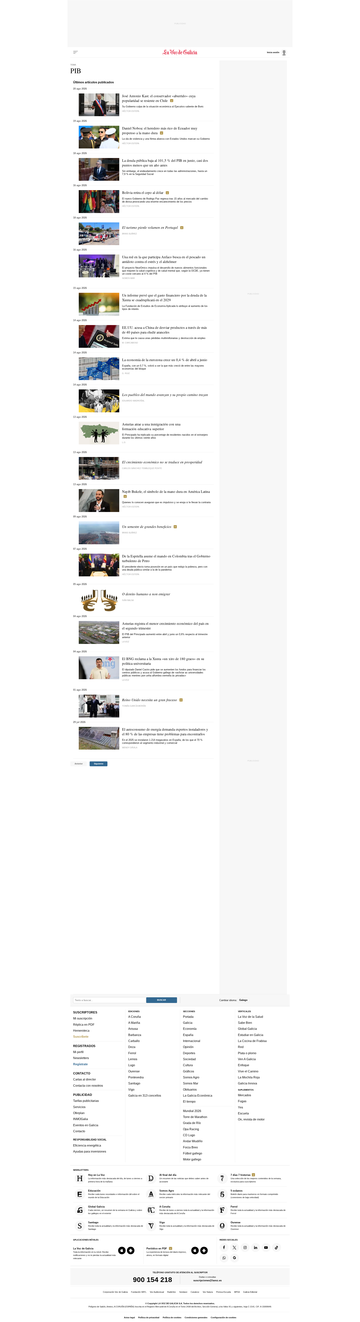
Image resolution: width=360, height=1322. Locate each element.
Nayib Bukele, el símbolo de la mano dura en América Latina (166, 491)
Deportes (189, 1053)
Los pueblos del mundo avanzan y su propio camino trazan (165, 394)
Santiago (134, 1083)
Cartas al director (84, 1079)
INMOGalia (80, 1119)
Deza (131, 1047)
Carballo (134, 1041)
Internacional (191, 1041)
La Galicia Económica (197, 1095)
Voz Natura (208, 1292)
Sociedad (189, 1059)
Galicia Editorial (250, 1292)
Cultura (188, 1065)
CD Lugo (189, 1135)
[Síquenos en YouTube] (266, 1247)
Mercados (244, 1095)
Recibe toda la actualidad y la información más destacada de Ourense (258, 1225)
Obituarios (190, 1089)
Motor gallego (192, 1159)
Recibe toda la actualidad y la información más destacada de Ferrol (258, 1209)
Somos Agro (191, 1077)
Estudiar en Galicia (250, 1035)
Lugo (131, 1065)
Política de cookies (172, 1317)
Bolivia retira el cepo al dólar (142, 192)
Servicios (79, 1107)
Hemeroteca (81, 1030)
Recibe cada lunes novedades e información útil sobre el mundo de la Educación (113, 1194)
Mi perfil (78, 1052)
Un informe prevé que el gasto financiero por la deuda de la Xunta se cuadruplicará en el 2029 (164, 297)
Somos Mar (190, 1083)
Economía (189, 1029)
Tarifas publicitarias (86, 1101)
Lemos (132, 1059)
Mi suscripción (82, 1018)
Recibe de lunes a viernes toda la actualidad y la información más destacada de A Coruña (186, 1209)
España (188, 1035)
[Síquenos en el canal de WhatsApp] (224, 1258)
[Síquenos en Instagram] (245, 1247)
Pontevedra (136, 1077)
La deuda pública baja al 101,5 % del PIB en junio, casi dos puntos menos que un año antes (165, 162)
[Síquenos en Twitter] (234, 1247)
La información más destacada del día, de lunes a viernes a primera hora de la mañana (115, 1178)
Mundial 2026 (192, 1111)
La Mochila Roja (249, 1077)
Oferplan (79, 1113)
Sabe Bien (245, 1022)
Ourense (134, 1071)
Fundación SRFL (138, 1292)
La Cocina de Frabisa (252, 1041)
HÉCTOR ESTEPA (130, 111)
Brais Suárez (129, 234)
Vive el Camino (248, 1071)
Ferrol (132, 1053)
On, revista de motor (251, 1119)
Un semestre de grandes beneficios (146, 526)
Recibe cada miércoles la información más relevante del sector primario (184, 1194)
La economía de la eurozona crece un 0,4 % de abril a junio (164, 359)
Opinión (188, 1047)
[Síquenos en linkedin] (255, 1247)
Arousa (133, 1029)
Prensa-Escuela (223, 1292)
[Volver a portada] (180, 52)
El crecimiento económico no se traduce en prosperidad (162, 462)
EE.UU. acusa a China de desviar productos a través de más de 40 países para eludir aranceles (164, 329)
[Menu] (75, 52)
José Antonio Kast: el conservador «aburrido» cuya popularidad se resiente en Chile (158, 98)
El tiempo (189, 1101)
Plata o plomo (247, 1053)
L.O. (124, 442)
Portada (188, 1016)
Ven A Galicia (247, 1059)
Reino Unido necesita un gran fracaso (149, 699)
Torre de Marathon (195, 1117)
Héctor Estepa (130, 206)
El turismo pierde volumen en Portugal (150, 227)
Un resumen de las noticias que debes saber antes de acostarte (183, 1178)
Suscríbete (80, 1036)
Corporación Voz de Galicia (115, 1292)
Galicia (187, 1022)
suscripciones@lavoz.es (207, 1280)
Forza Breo (190, 1147)
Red (241, 1047)
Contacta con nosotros (88, 1085)
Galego (243, 1000)
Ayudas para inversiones (89, 1151)
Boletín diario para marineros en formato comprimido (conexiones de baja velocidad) (254, 1194)
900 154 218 (152, 1280)
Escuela (243, 1113)
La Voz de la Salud (250, 1016)
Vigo (131, 1089)
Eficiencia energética (87, 1145)
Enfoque (243, 1065)
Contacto (79, 1131)
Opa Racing (191, 1129)
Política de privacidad (148, 1317)
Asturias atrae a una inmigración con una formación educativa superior (151, 426)
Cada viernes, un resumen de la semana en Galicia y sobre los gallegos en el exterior (115, 1209)
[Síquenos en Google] (234, 1258)
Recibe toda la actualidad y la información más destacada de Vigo (186, 1225)
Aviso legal (129, 1317)
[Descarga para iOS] (122, 1250)
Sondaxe (183, 1292)
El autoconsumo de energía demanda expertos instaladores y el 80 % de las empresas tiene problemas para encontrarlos (165, 731)
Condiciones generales (196, 1317)
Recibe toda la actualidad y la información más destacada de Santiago (115, 1225)
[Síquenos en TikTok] (276, 1247)
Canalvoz (195, 1292)
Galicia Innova (247, 1083)
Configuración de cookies (223, 1317)
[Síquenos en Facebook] (224, 1247)
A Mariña (134, 1022)
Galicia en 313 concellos (144, 1095)
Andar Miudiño (192, 1141)
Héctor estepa (130, 574)
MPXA (237, 1292)
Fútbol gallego (192, 1153)
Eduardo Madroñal (133, 401)
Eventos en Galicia (85, 1125)
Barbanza (134, 1035)
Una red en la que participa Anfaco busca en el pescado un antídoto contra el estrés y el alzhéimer (164, 259)
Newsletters (81, 1058)
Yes (240, 1107)
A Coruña (134, 1016)
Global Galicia (247, 1029)
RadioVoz (171, 1292)
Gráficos (188, 1071)
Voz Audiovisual (157, 1292)
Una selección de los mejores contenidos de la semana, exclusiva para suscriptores (256, 1178)
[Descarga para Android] (130, 1250)
